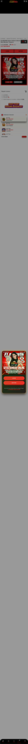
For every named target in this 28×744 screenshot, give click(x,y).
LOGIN (14, 378)
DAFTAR (14, 382)
